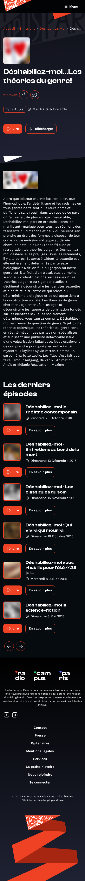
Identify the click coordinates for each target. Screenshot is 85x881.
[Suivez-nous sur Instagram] (15, 715)
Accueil (9, 28)
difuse (60, 800)
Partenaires (40, 743)
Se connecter (40, 782)
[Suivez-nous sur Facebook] (6, 715)
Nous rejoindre (40, 774)
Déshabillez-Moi (52, 28)
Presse (40, 735)
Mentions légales (40, 751)
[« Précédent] (9, 646)
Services (40, 759)
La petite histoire (40, 767)
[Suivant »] (20, 646)
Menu (73, 6)
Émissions (27, 28)
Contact (40, 728)
